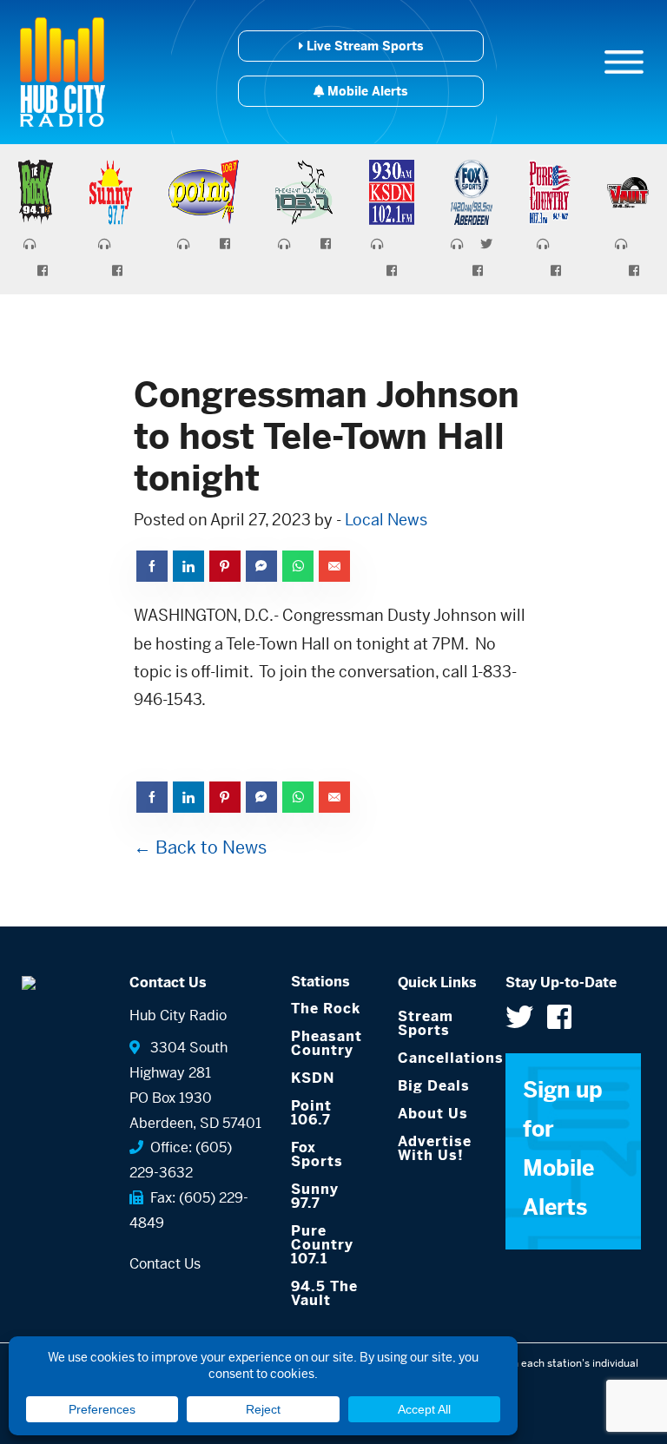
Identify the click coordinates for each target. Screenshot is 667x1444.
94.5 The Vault (324, 1293)
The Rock (325, 1008)
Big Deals (434, 1086)
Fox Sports (317, 1154)
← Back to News (200, 848)
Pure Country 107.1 (322, 1245)
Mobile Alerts (365, 91)
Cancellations (438, 1058)
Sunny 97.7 (315, 1196)
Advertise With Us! (435, 1148)
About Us (433, 1113)
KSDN (312, 1078)
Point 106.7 (311, 1113)
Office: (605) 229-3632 (180, 1160)
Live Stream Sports (363, 46)
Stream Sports (425, 1023)
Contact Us (165, 1264)
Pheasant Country (326, 1043)
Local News (386, 520)
